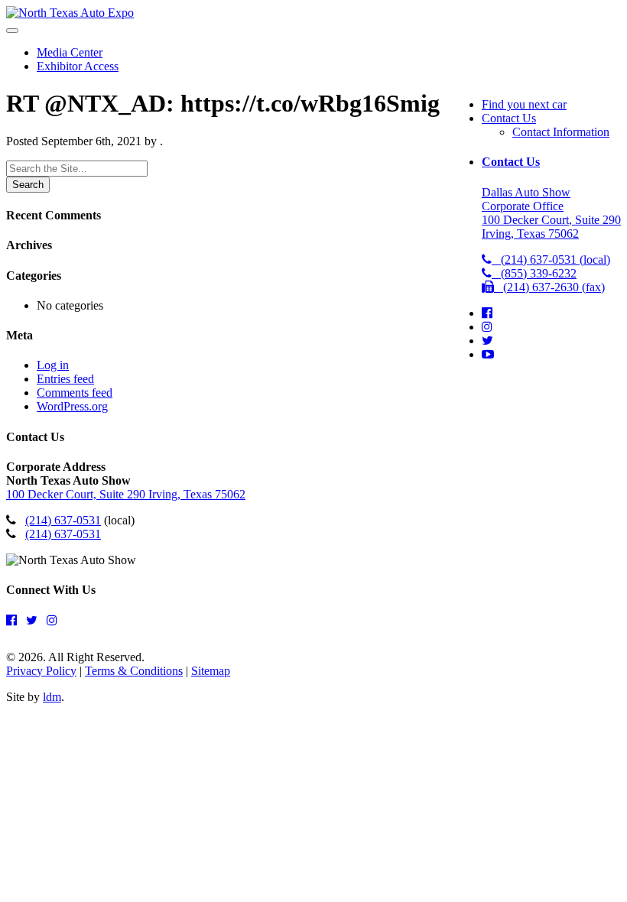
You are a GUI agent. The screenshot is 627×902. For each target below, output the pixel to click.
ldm (52, 696)
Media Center (69, 52)
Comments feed (74, 392)
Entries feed (65, 378)
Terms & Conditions (134, 670)
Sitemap (210, 670)
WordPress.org (72, 406)
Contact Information (560, 131)
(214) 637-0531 (63, 520)
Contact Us (509, 118)
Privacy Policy (41, 670)
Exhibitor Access (78, 66)
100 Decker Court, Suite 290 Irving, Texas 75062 (125, 494)
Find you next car (524, 104)
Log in (53, 365)
